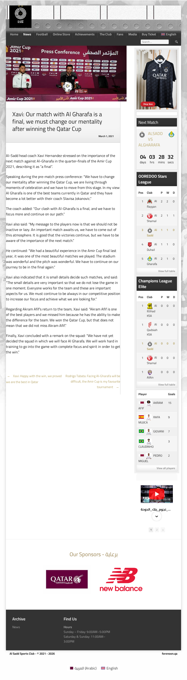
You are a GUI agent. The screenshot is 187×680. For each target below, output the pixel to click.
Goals (171, 394)
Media (132, 34)
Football (42, 34)
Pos (140, 192)
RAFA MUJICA (149, 419)
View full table (166, 271)
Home (14, 34)
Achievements (85, 34)
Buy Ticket (149, 34)
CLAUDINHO (146, 446)
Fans (120, 34)
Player (142, 394)
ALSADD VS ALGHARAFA (150, 139)
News (27, 34)
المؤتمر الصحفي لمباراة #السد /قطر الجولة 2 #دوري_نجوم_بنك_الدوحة (157, 509)
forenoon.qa (169, 653)
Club (149, 192)
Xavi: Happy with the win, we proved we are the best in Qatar (34, 379)
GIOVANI (158, 431)
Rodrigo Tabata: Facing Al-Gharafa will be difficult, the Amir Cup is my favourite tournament (92, 381)
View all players (166, 468)
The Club (106, 34)
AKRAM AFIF (150, 405)
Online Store (61, 34)
